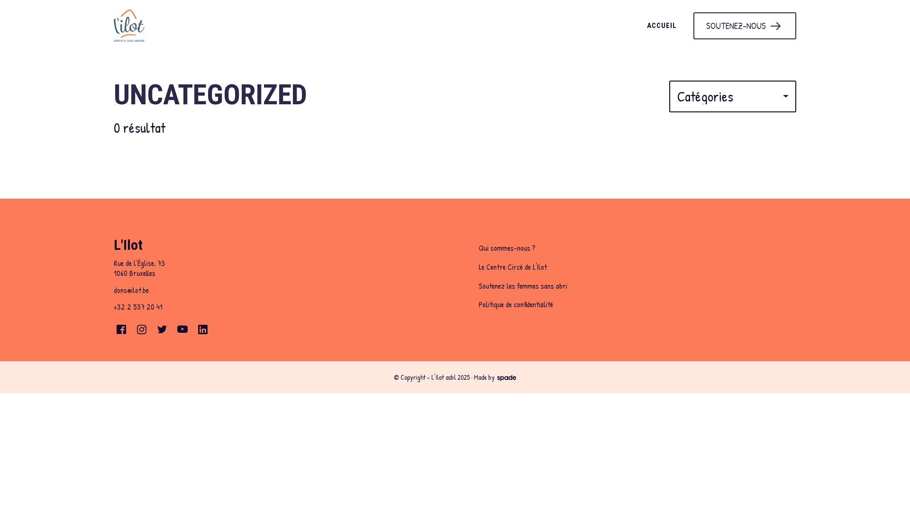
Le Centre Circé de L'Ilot (513, 267)
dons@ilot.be (131, 290)
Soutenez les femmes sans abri (523, 286)
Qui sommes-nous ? (507, 248)
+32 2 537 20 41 (138, 307)
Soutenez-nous (736, 25)
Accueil (662, 25)
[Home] (213, 26)
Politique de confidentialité (516, 304)
